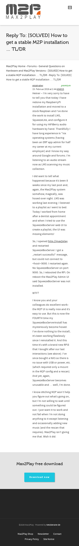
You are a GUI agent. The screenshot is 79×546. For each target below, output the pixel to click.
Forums (32, 66)
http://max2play (58, 241)
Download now (39, 477)
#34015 (60, 89)
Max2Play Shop (25, 533)
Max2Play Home (15, 66)
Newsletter (43, 533)
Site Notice (48, 539)
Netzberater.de (53, 525)
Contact (57, 533)
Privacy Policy (32, 539)
